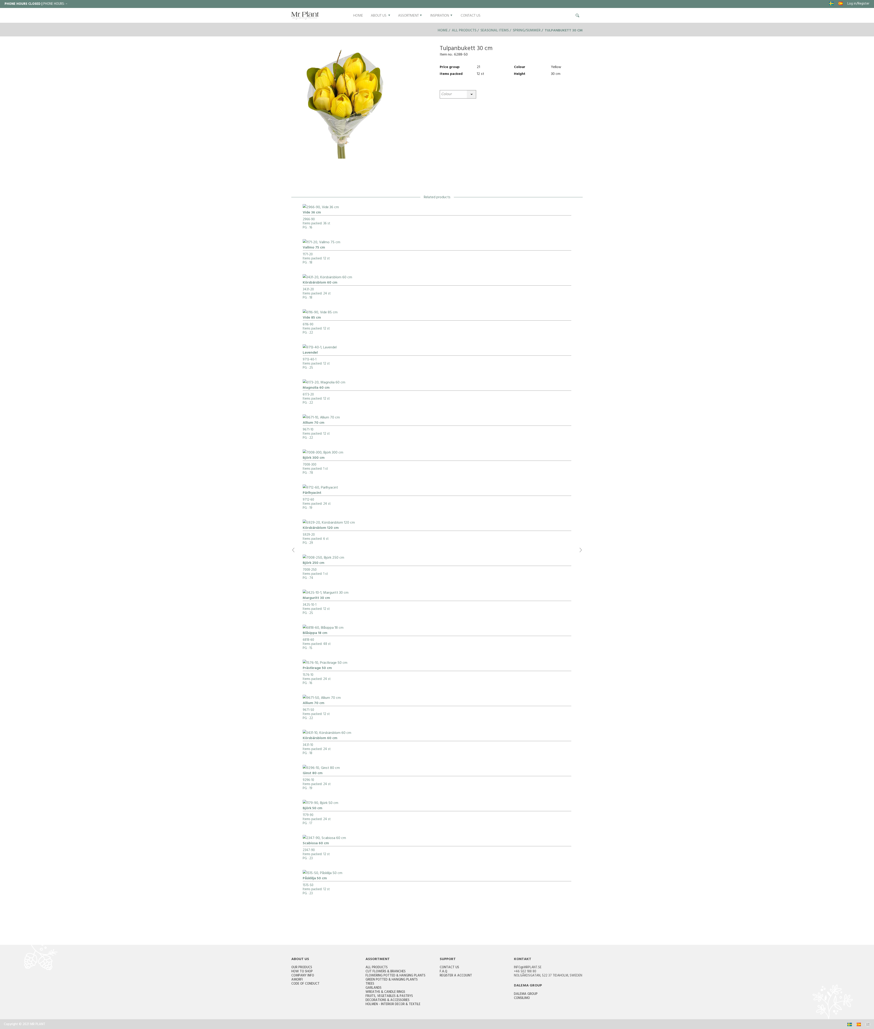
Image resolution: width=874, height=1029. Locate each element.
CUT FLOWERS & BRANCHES (386, 972)
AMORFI (297, 980)
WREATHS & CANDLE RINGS (385, 992)
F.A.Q (443, 972)
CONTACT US (470, 16)
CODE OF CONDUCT (305, 984)
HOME (358, 16)
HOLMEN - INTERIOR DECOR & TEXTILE (393, 1004)
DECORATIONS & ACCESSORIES (387, 1000)
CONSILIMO (522, 998)
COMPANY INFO (302, 976)
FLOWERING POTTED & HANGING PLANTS (395, 976)
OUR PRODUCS (301, 968)
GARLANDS (373, 988)
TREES (370, 984)
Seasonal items (494, 30)
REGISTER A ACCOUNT (456, 976)
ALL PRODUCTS (377, 968)
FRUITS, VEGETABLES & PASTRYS (389, 996)
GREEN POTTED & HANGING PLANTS (392, 980)
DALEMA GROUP (526, 994)
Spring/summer (527, 30)
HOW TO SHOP (302, 972)
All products (464, 30)
